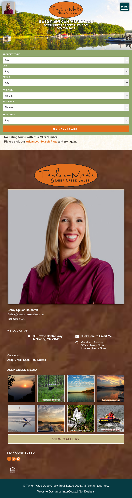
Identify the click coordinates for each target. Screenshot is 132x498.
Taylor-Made (66, 175)
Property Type (11, 54)
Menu (125, 6)
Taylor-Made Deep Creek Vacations (66, 9)
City (5, 66)
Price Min (8, 90)
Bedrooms (9, 114)
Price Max (8, 101)
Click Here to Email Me (96, 336)
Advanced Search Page (41, 141)
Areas (6, 77)
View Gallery (66, 439)
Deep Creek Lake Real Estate (26, 359)
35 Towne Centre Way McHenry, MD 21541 (47, 337)
